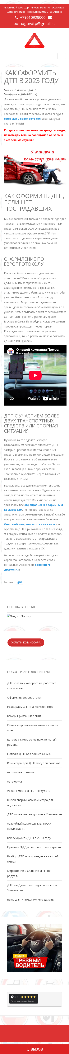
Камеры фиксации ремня (24, 716)
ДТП (19, 582)
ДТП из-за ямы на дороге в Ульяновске (34, 814)
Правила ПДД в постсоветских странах (34, 847)
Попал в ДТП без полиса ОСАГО (29, 754)
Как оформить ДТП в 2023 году (29, 838)
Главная (8, 90)
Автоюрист (14, 781)
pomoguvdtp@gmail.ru (34, 23)
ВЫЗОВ (37, 1049)
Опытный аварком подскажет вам (29, 524)
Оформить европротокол (24, 697)
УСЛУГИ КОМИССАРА (25, 642)
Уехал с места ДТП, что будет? (28, 791)
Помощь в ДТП (25, 90)
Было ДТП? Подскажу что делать (30, 899)
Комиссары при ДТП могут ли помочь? (33, 763)
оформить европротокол (22, 118)
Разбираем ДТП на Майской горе (30, 706)
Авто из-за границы (20, 772)
